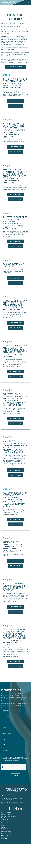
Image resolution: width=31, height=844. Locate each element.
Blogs (3, 827)
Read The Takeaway (15, 101)
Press (2, 825)
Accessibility (5, 837)
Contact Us (4, 829)
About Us (4, 824)
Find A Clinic (4, 821)
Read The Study (15, 106)
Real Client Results (6, 818)
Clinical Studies (5, 822)
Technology (4, 819)
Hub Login (4, 838)
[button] (28, 2)
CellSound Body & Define (8, 816)
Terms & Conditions (7, 834)
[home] (8, 2)
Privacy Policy (5, 835)
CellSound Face (5, 814)
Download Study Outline (15, 67)
